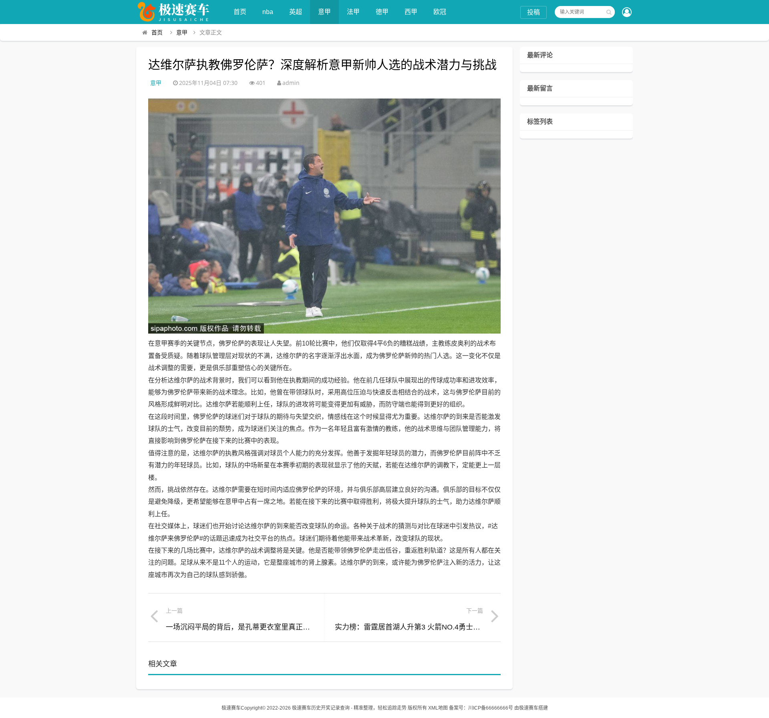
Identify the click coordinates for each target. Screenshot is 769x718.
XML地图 (438, 708)
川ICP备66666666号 (490, 708)
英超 (295, 11)
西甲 (411, 11)
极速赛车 (231, 708)
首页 (240, 11)
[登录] (627, 13)
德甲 (382, 11)
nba (267, 11)
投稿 (533, 12)
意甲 (324, 11)
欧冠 (439, 11)
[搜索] (609, 12)
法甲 (353, 11)
